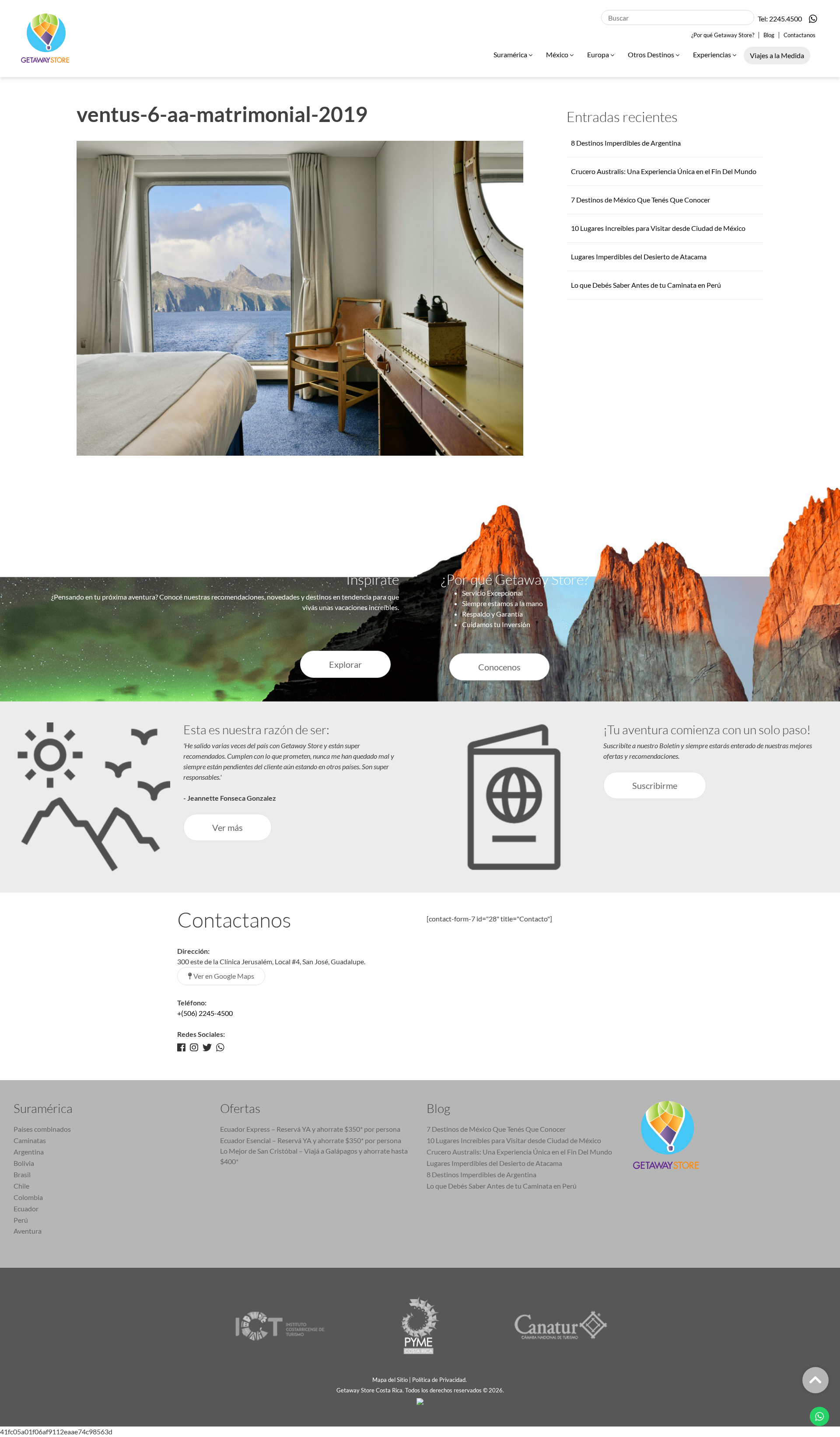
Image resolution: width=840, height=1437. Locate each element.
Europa (598, 54)
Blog (768, 34)
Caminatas (30, 1140)
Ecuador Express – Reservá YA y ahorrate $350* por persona (310, 1129)
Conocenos (499, 667)
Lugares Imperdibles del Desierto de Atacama (639, 256)
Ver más (227, 827)
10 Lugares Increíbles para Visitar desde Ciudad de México (658, 228)
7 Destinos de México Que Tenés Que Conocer (640, 199)
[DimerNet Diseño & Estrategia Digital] (420, 1400)
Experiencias (712, 54)
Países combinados (42, 1129)
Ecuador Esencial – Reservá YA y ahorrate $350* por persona (310, 1140)
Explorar (345, 664)
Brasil (22, 1174)
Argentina (29, 1152)
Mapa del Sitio (390, 1379)
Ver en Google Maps (223, 976)
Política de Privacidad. (440, 1379)
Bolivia (24, 1163)
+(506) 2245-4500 (205, 1013)
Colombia (28, 1197)
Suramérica (511, 54)
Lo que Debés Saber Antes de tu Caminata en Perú (646, 285)
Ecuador (26, 1208)
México (558, 54)
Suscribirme (654, 785)
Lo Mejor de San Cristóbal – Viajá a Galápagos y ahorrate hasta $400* (314, 1156)
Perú (21, 1220)
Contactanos (800, 34)
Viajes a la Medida (777, 55)
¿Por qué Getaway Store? (722, 34)
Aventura (28, 1231)
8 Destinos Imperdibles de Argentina (626, 143)
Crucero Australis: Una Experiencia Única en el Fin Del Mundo (663, 171)
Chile (21, 1186)
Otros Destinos (652, 54)
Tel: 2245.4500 (780, 18)
